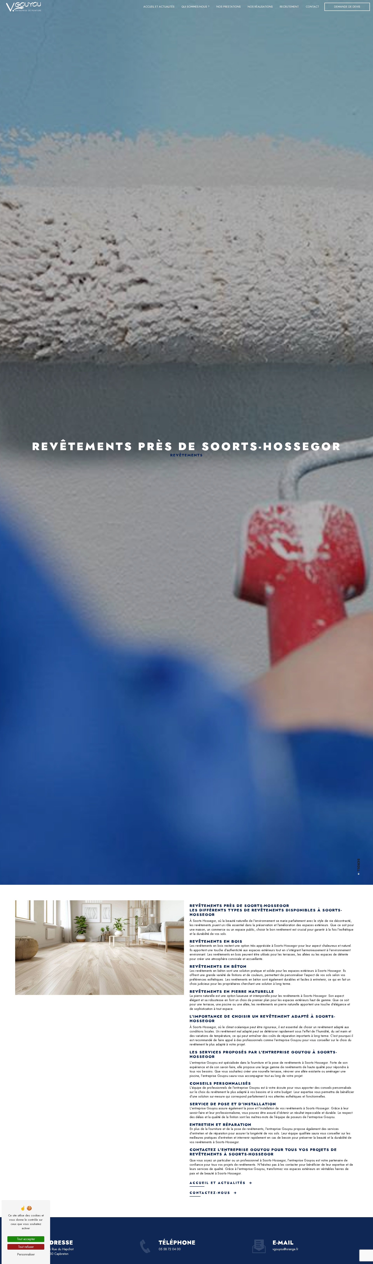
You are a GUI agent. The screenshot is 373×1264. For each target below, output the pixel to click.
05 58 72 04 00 (170, 1249)
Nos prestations (228, 7)
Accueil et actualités (158, 7)
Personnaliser (26, 1254)
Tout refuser (26, 1247)
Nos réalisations (260, 7)
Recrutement (289, 7)
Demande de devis (347, 7)
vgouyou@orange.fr (285, 1249)
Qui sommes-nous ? (195, 7)
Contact (312, 7)
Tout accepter (26, 1239)
